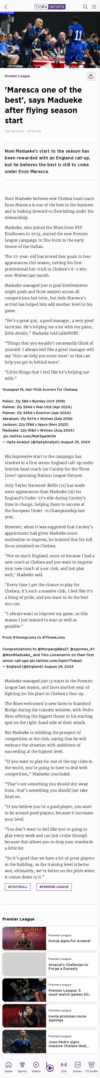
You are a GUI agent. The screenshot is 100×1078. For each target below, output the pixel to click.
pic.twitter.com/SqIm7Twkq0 (56, 660)
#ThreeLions (53, 637)
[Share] (90, 76)
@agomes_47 (82, 649)
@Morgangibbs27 (53, 649)
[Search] (85, 7)
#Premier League (54, 886)
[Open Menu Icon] (94, 7)
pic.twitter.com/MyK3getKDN (29, 436)
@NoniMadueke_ (17, 655)
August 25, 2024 (75, 442)
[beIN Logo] (50, 7)
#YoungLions (24, 637)
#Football (17, 886)
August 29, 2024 (59, 666)
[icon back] (6, 7)
